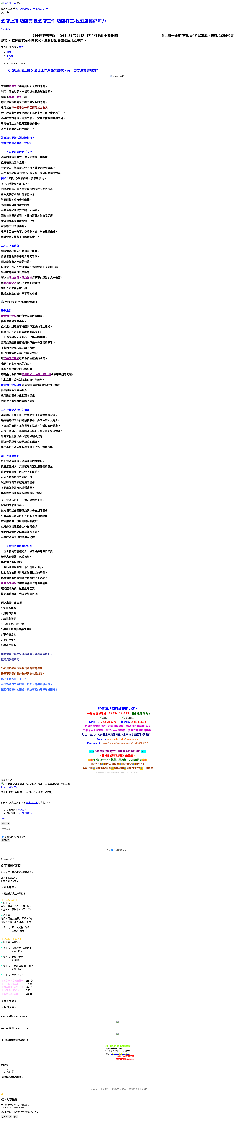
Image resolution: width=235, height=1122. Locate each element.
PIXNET (97, 1089)
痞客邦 (29, 802)
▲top (3, 818)
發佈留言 (5, 840)
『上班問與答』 (25, 813)
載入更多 (5, 823)
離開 (15, 1117)
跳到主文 (5, 29)
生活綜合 (22, 810)
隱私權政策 (132, 1089)
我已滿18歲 (6, 1117)
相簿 (9, 52)
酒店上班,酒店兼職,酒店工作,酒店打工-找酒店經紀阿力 (53, 21)
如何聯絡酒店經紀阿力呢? (117, 709)
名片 (9, 59)
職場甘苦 (23, 47)
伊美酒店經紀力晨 (9, 787)
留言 (35, 802)
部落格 (10, 56)
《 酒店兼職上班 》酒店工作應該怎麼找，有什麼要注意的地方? (52, 70)
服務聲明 (143, 1089)
